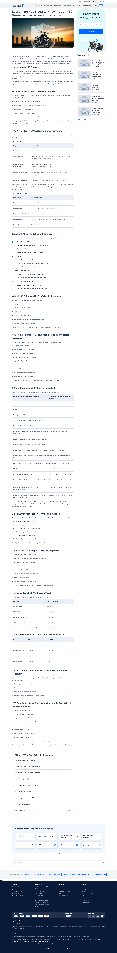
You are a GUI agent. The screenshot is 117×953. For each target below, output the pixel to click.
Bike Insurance (21, 836)
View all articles (82, 119)
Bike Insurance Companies (68, 845)
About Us (84, 886)
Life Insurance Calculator (41, 900)
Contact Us (101, 1)
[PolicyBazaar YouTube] (102, 916)
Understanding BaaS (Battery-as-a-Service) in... (98, 98)
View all (58, 853)
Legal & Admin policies (88, 893)
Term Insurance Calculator (42, 893)
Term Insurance (18, 891)
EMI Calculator (39, 895)
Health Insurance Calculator (42, 902)
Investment (17, 893)
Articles (60, 886)
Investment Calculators (43, 886)
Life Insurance (17, 889)
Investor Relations (86, 902)
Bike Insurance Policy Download (89, 844)
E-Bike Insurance (43, 845)
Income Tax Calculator (41, 891)
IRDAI (13, 923)
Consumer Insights (63, 895)
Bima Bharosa (19, 923)
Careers (84, 891)
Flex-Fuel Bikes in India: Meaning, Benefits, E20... (97, 74)
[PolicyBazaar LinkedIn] (97, 916)
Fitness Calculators (42, 889)
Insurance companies (64, 891)
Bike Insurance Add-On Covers (23, 844)
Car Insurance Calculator (41, 906)
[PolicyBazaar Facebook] (89, 916)
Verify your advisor (87, 900)
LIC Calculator (39, 898)
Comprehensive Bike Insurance (66, 836)
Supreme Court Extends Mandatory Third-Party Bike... (98, 62)
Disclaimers (16, 862)
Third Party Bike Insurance (46, 836)
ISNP (83, 895)
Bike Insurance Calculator (41, 909)
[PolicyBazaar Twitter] (93, 916)
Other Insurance (18, 898)
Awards (60, 893)
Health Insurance (18, 895)
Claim (79, 1)
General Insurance (18, 886)
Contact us (84, 898)
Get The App (87, 1)
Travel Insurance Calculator (42, 904)
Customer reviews (63, 889)
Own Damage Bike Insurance (88, 836)
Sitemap (84, 889)
